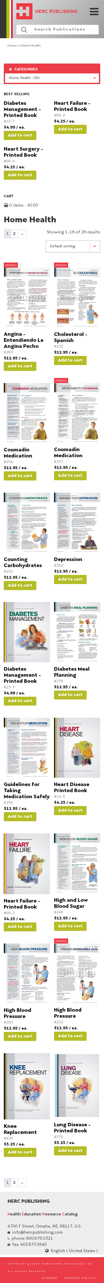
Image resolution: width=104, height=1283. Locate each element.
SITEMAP (50, 1278)
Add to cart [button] (20, 135)
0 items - (23, 206)
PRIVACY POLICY (80, 1278)
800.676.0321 (39, 1239)
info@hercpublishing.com (37, 1233)
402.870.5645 (33, 1245)
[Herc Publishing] (43, 12)
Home (12, 45)
